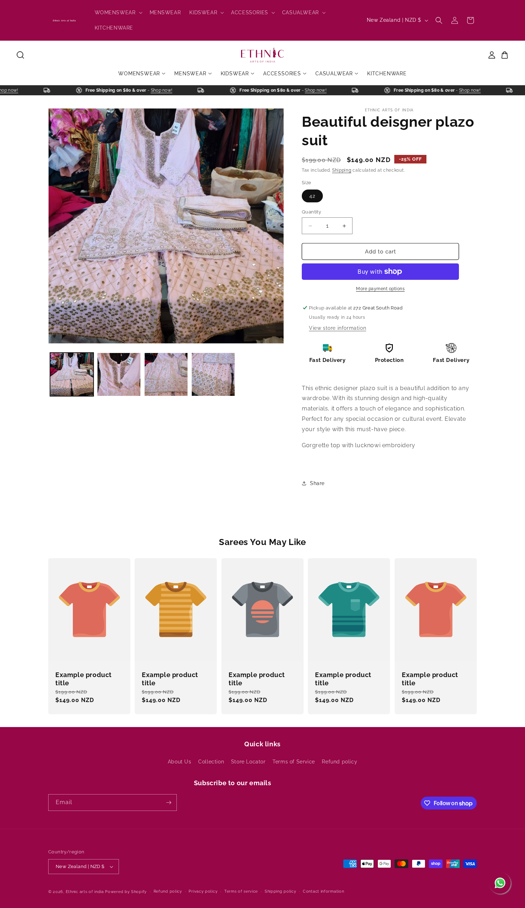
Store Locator (248, 762)
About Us (179, 762)
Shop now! (16, 90)
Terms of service (241, 891)
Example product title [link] (83, 679)
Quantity (311, 212)
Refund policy (339, 762)
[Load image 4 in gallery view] (213, 374)
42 (312, 196)
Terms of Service (293, 762)
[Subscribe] (168, 802)
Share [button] (317, 483)
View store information (337, 328)
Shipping (341, 170)
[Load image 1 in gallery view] (72, 374)
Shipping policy (280, 891)
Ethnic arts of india (85, 891)
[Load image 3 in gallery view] (166, 374)
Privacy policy (203, 891)
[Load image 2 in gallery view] (119, 374)
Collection (211, 762)
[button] (117, 12)
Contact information (323, 891)
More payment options (380, 288)
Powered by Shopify (126, 891)
